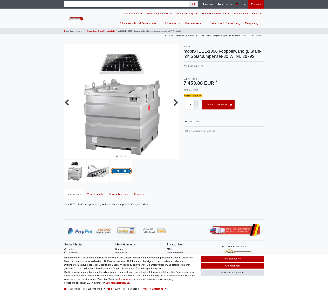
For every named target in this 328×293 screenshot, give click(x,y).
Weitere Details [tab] (94, 194)
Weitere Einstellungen (154, 288)
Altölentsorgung (175, 252)
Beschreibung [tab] (74, 194)
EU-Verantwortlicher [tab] (118, 194)
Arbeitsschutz (131, 13)
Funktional (133, 288)
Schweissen (171, 23)
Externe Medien (96, 288)
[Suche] (193, 4)
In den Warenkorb (217, 104)
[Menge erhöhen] (196, 102)
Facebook (72, 252)
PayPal (116, 288)
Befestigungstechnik (158, 13)
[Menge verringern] (196, 107)
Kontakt (119, 249)
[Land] (237, 4)
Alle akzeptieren (232, 258)
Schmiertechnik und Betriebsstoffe (138, 23)
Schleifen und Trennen (246, 13)
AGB (169, 249)
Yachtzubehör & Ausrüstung (225, 23)
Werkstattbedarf (194, 23)
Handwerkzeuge (185, 13)
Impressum (121, 252)
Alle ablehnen (232, 265)
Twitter (71, 249)
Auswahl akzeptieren (232, 272)
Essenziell (75, 288)
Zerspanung (252, 23)
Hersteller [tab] (139, 194)
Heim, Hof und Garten (214, 13)
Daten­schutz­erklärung (117, 282)
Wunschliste (193, 121)
